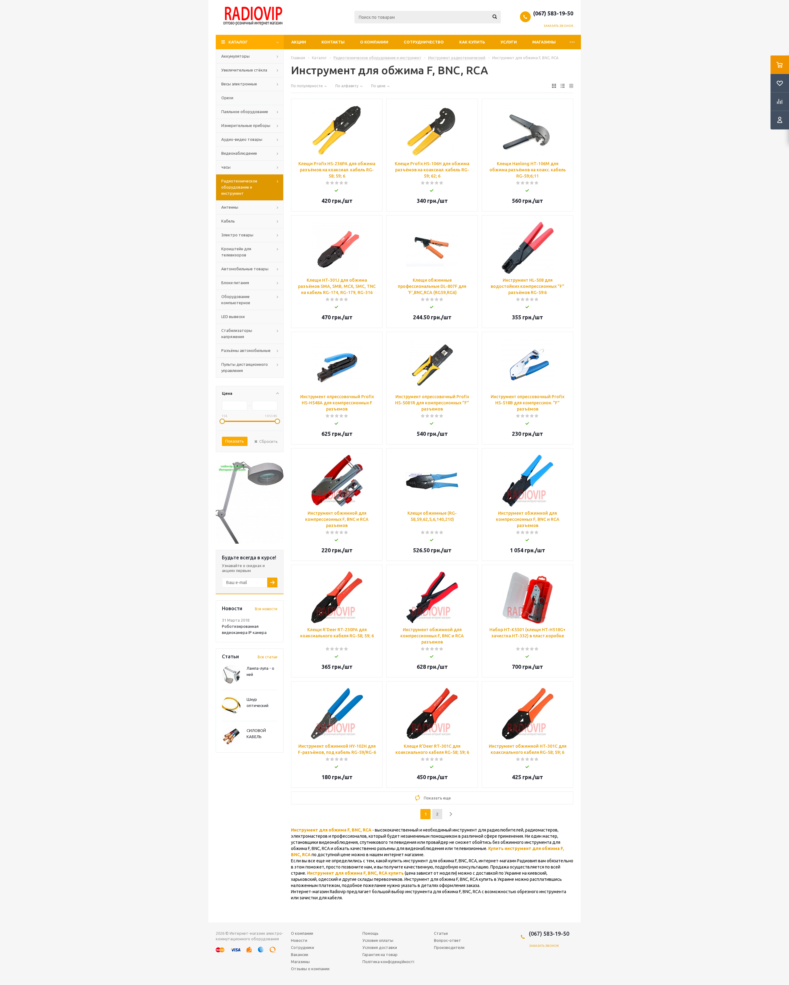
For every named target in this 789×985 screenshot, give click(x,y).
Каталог (238, 42)
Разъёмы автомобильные (246, 350)
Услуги (509, 42)
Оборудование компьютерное (235, 299)
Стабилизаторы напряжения (236, 333)
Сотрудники (302, 947)
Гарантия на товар (380, 954)
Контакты (333, 42)
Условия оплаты (377, 940)
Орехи (227, 98)
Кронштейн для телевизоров (236, 252)
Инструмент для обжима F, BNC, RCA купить (355, 873)
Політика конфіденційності (388, 961)
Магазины (544, 42)
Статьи (441, 933)
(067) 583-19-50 (553, 13)
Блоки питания (235, 282)
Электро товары (237, 235)
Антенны (229, 207)
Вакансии (299, 954)
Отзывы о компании (310, 969)
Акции (298, 42)
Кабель (228, 221)
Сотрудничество (424, 42)
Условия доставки (379, 947)
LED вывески (233, 316)
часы (226, 167)
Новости (299, 940)
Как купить (472, 42)
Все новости (266, 609)
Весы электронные (239, 84)
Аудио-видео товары (241, 139)
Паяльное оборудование (244, 111)
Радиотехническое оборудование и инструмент (239, 187)
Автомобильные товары (244, 269)
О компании (374, 42)
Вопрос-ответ (447, 940)
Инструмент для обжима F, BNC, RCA (331, 830)
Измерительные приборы (245, 125)
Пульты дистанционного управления (244, 367)
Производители (449, 947)
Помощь (370, 933)
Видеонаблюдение (239, 153)
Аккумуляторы (235, 56)
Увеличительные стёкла (244, 70)
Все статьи (267, 657)
